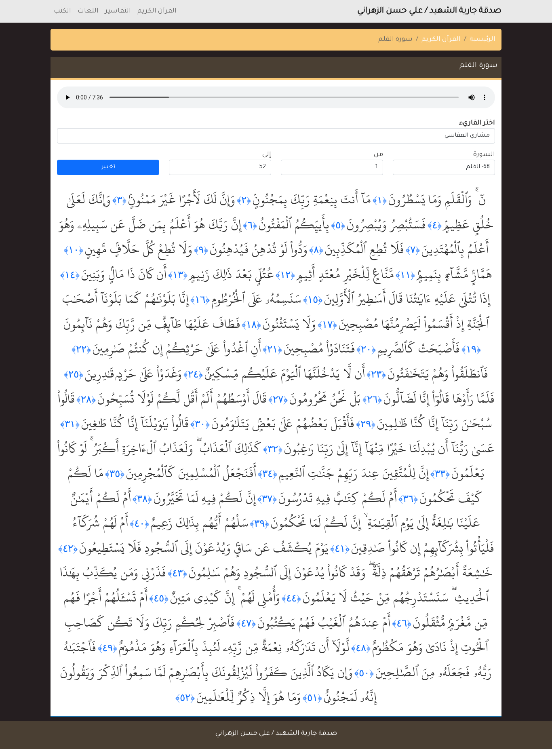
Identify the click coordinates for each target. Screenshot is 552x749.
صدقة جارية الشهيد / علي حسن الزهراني (429, 11)
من (378, 154)
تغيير (108, 167)
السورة (484, 154)
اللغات (88, 11)
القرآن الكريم (157, 11)
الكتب (62, 11)
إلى (266, 154)
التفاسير (118, 11)
